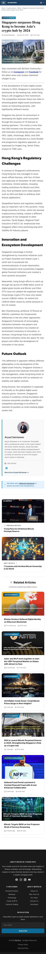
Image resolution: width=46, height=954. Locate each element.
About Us (34, 891)
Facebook (33, 72)
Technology (12, 898)
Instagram (19, 72)
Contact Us (34, 901)
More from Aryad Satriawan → (17, 472)
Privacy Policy (23, 944)
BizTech (18, 940)
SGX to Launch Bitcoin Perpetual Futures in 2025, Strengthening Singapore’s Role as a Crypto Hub (22, 743)
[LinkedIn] (6, 468)
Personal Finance (12, 891)
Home (3, 8)
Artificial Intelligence (14, 758)
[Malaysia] (42, 2)
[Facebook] (16, 879)
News (19, 8)
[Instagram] (21, 879)
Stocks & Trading (12, 904)
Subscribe (23, 931)
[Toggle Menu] (3, 2)
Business (12, 894)
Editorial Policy (23, 948)
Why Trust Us (34, 894)
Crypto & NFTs (12, 901)
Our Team (34, 898)
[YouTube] (29, 879)
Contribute (34, 904)
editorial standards (26, 483)
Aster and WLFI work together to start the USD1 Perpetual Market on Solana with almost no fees (21, 661)
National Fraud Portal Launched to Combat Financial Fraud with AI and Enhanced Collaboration (20, 785)
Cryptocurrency (11, 8)
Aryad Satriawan (9, 35)
